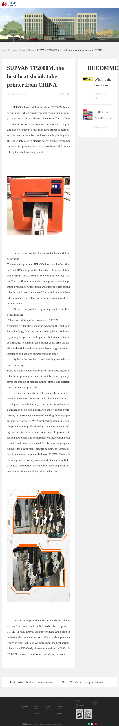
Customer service (60, 703)
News (31, 50)
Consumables (36, 713)
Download (59, 708)
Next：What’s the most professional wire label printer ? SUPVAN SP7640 (85, 682)
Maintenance (59, 711)
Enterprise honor (25, 706)
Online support (60, 706)
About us (24, 703)
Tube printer (36, 703)
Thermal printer (36, 711)
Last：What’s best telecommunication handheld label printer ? (33, 682)
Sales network (59, 713)
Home (22, 50)
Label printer (36, 708)
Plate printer (36, 706)
